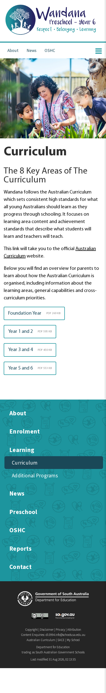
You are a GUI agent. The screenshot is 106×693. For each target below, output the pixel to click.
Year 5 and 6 (30, 368)
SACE (61, 640)
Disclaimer (46, 630)
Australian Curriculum (41, 640)
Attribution (74, 630)
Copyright (31, 630)
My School (73, 640)
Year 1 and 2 (30, 331)
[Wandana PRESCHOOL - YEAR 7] (53, 35)
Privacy (60, 630)
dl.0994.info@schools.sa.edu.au (65, 635)
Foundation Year (34, 313)
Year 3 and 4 (30, 349)
